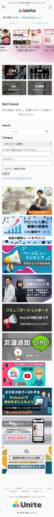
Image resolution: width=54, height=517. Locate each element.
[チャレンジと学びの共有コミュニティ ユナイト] (27, 10)
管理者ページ (38, 491)
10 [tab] (40, 59)
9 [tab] (37, 59)
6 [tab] (29, 59)
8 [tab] (35, 59)
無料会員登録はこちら (28, 17)
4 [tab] (23, 59)
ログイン (14, 23)
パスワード (8, 159)
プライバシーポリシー (34, 488)
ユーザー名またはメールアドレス (19, 149)
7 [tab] (32, 59)
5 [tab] (26, 59)
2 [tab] (17, 59)
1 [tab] (14, 59)
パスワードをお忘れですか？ (17, 178)
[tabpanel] (27, 42)
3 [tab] (20, 59)
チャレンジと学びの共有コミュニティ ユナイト (27, 497)
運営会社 (25, 491)
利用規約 (18, 488)
